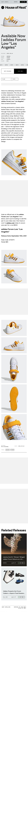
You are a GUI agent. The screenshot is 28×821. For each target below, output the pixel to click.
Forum (8, 58)
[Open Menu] (2, 7)
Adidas (8, 56)
